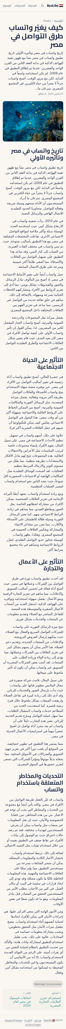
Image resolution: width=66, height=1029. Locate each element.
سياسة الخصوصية (13, 1020)
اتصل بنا (28, 1020)
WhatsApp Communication (47, 984)
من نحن (38, 1020)
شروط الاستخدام (33, 1024)
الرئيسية (58, 21)
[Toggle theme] (42, 5)
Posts (47, 21)
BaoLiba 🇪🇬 (55, 5)
